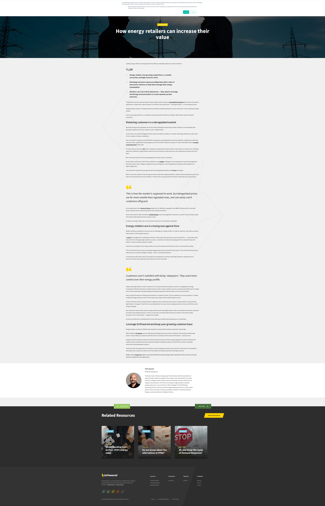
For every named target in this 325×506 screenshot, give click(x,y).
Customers (171, 480)
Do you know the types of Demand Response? (191, 451)
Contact (199, 485)
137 (144, 149)
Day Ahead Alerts (154, 485)
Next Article (202, 406)
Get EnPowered (162, 25)
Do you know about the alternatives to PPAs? (154, 451)
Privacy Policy (120, 485)
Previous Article (124, 406)
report (129, 238)
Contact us (138, 355)
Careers (199, 483)
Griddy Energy (153, 215)
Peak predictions (154, 480)
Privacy (153, 499)
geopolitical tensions (176, 102)
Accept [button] (186, 12)
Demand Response (155, 483)
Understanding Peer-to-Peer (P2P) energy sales (117, 450)
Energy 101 (109, 431)
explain (162, 162)
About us (199, 480)
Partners (185, 480)
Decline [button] (193, 12)
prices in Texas (145, 208)
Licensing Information (163, 499)
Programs (139, 333)
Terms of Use (110, 485)
